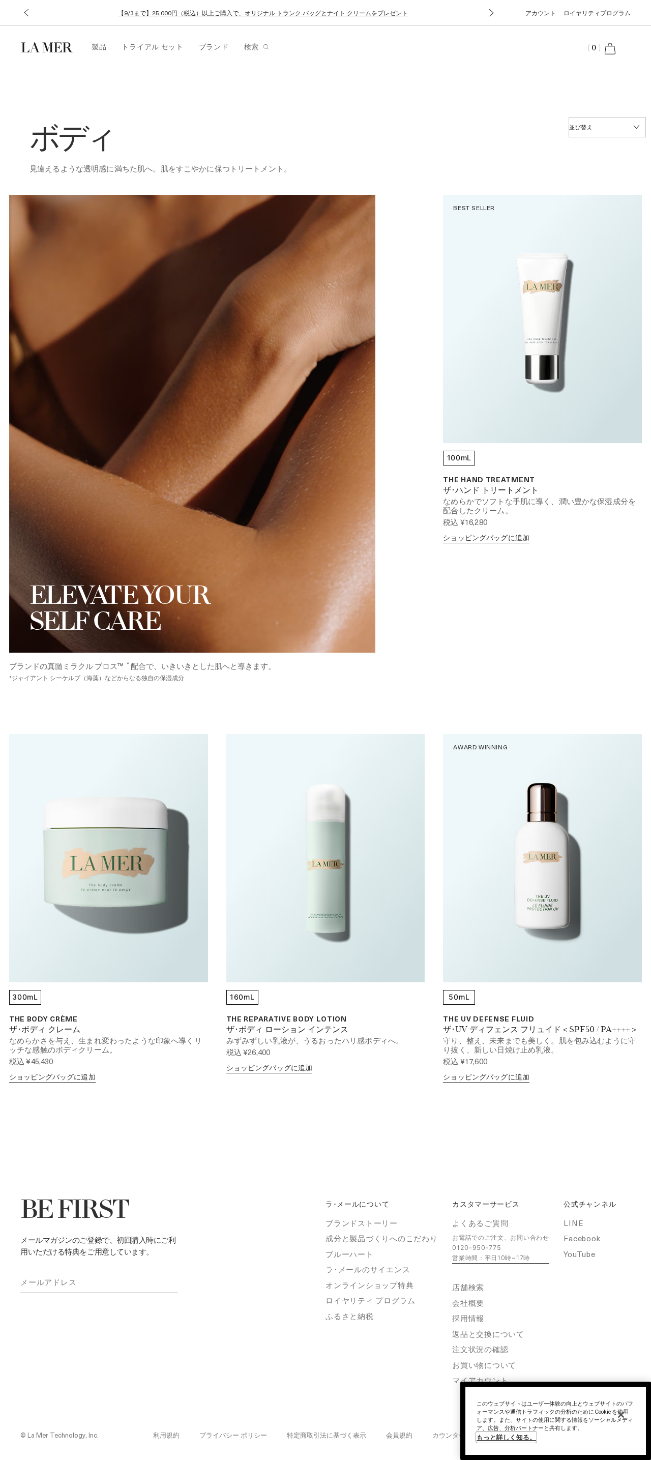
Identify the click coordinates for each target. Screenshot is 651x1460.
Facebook (582, 1238)
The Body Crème (43, 1018)
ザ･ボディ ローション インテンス (287, 1030)
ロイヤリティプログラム (597, 12)
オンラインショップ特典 (369, 1285)
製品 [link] (99, 46)
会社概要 (468, 1302)
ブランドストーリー (362, 1223)
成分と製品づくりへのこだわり (382, 1238)
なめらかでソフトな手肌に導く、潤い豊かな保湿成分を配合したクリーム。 (539, 505)
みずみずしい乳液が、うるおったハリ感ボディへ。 (314, 1040)
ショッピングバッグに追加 (486, 537)
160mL (242, 996)
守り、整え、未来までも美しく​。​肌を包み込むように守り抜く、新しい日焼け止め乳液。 (539, 1045)
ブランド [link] (214, 46)
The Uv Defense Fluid (488, 1018)
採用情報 (468, 1318)
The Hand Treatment (489, 479)
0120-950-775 (476, 1247)
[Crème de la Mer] (52, 46)
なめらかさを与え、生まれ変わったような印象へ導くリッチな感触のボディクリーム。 (105, 1045)
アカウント (540, 12)
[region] (555, 1421)
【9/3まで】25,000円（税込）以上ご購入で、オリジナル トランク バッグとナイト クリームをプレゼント (263, 12)
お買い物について (484, 1364)
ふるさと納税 (350, 1316)
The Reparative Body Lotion (286, 1018)
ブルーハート (350, 1254)
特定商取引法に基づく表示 (326, 1435)
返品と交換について (488, 1333)
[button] (26, 13)
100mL (459, 457)
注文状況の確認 (480, 1349)
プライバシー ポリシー (233, 1435)
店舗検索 (468, 1287)
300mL (25, 996)
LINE (573, 1223)
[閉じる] (621, 1415)
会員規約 (399, 1435)
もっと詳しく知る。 (506, 1437)
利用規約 (166, 1435)
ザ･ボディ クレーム (44, 1030)
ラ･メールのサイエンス (368, 1269)
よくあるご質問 (480, 1223)
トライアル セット (152, 46)
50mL (459, 996)
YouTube (579, 1254)
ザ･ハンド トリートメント (491, 490)
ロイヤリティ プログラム (371, 1300)
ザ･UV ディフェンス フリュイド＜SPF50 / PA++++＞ (540, 1030)
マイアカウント (480, 1380)
